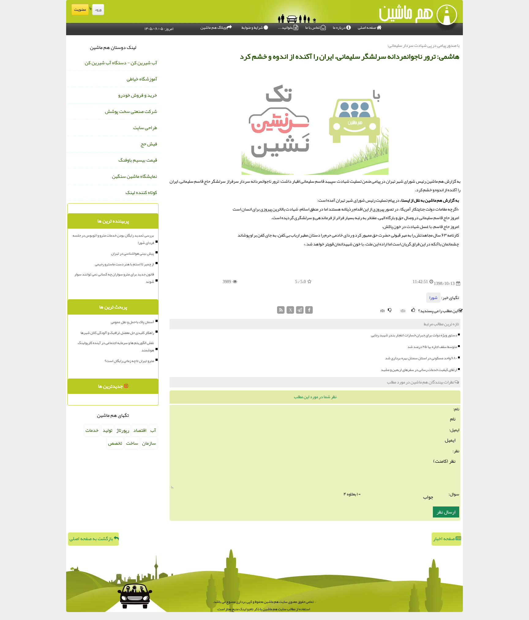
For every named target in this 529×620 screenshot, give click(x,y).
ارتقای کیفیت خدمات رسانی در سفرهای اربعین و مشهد (419, 369)
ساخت (132, 443)
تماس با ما (313, 28)
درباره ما (339, 28)
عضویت (80, 9)
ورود (98, 9)
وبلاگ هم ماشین (214, 28)
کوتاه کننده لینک (141, 192)
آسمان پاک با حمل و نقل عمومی (132, 322)
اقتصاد (139, 430)
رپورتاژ (122, 430)
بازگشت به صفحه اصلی (91, 538)
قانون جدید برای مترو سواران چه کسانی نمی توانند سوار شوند (114, 278)
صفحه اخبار (444, 538)
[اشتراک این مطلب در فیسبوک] (309, 311)
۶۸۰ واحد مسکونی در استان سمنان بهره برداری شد (421, 358)
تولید (107, 430)
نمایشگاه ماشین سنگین (134, 176)
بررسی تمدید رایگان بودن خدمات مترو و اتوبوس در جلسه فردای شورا (113, 239)
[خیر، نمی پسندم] (389, 310)
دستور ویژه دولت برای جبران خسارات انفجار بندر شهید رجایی (414, 335)
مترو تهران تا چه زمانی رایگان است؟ (129, 360)
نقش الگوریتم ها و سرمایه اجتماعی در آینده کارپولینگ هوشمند (116, 346)
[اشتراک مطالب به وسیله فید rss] (281, 311)
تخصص (115, 443)
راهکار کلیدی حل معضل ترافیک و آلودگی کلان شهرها (117, 332)
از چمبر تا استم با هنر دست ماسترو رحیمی (124, 264)
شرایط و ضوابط (253, 28)
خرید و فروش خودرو (137, 95)
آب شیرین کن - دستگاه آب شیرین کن (121, 63)
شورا (433, 297)
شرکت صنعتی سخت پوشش (131, 111)
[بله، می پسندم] (413, 310)
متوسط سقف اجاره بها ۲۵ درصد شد (432, 346)
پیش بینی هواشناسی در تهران (132, 253)
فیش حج (149, 144)
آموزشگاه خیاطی (142, 79)
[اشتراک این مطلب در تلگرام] (299, 311)
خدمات (92, 430)
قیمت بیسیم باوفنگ (137, 160)
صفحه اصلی (367, 28)
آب (153, 430)
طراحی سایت (145, 128)
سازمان (149, 443)
